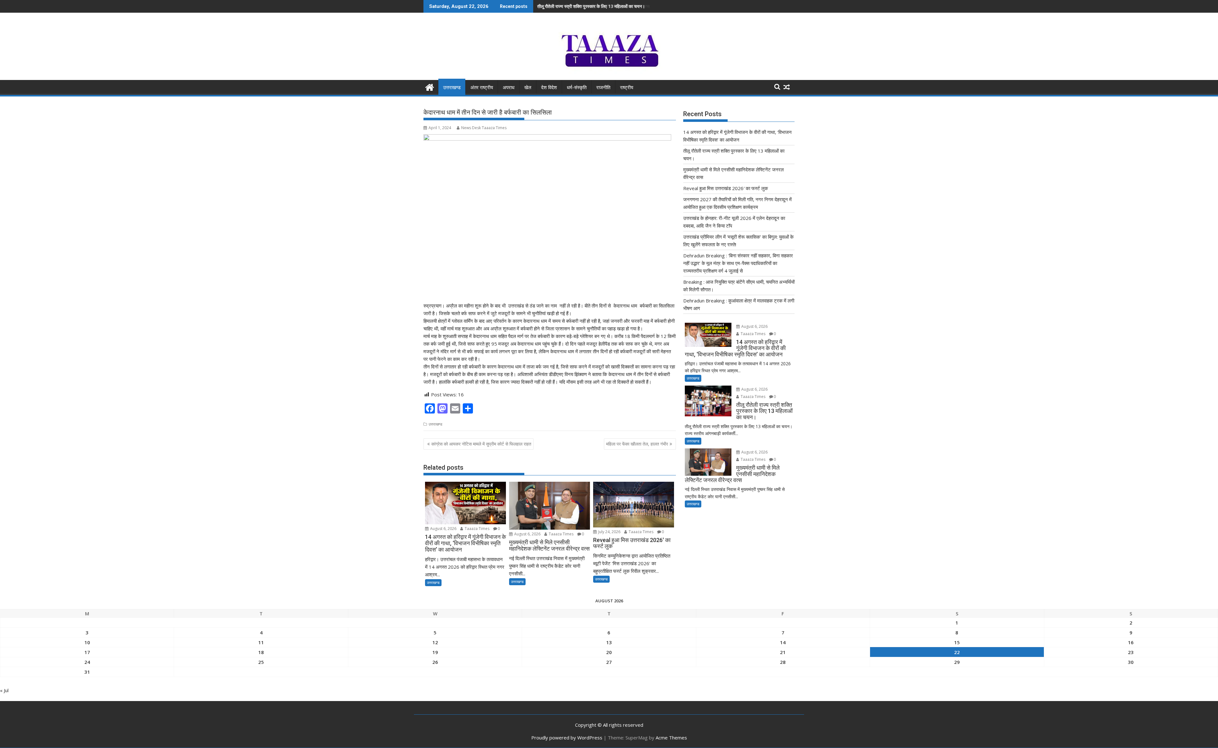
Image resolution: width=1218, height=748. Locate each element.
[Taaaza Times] (429, 86)
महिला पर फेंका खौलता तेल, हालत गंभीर (637, 444)
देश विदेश (549, 87)
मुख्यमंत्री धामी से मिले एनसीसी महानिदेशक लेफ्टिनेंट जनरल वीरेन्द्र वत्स (593, 6)
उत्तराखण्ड (452, 87)
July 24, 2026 (608, 531)
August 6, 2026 (442, 528)
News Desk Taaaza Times (484, 127)
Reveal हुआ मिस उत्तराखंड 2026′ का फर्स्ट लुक (725, 188)
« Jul (4, 690)
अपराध (508, 87)
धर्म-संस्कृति (576, 87)
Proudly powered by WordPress (566, 737)
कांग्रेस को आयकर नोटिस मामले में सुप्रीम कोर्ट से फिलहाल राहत (481, 444)
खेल (527, 87)
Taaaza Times (476, 528)
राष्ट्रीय (626, 87)
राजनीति (603, 87)
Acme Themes (671, 737)
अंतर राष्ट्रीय (481, 87)
